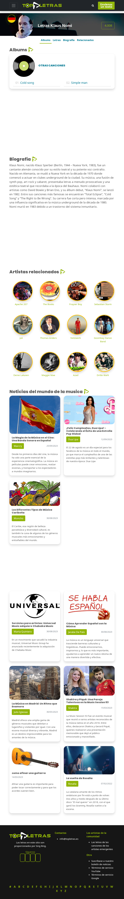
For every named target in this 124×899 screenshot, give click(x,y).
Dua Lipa (73, 439)
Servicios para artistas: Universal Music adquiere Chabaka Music (34, 624)
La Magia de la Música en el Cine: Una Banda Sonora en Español (33, 439)
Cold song (27, 83)
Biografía (69, 40)
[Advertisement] (62, 113)
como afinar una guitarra (29, 773)
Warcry (18, 446)
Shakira (72, 708)
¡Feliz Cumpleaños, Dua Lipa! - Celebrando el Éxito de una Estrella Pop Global (89, 431)
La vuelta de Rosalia (79, 778)
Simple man (79, 83)
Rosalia (72, 783)
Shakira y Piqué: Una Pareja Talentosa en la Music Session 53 (87, 701)
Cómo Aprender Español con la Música (86, 625)
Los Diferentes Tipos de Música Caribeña (32, 511)
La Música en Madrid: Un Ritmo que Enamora (34, 705)
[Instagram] (32, 858)
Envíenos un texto (106, 5)
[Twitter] (38, 858)
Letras (57, 40)
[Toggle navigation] (13, 6)
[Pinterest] (27, 858)
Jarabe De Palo (76, 632)
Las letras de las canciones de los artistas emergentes (102, 846)
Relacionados (85, 40)
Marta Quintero (23, 631)
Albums (45, 40)
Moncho (18, 518)
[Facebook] (22, 858)
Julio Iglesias (21, 712)
